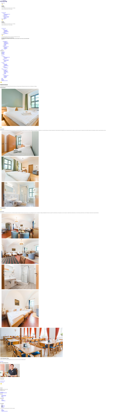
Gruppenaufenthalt (6, 33)
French (3, 53)
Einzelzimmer (5, 30)
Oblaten (5, 44)
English (3, 52)
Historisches (5, 15)
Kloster (3, 74)
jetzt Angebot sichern (4, 12)
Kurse (5, 17)
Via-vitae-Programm (6, 43)
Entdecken (4, 13)
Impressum (3, 79)
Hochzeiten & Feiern (6, 60)
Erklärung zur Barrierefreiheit (5, 80)
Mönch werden (5, 71)
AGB (2, 409)
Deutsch (2, 50)
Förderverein (5, 48)
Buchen (2, 49)
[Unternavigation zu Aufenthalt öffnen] (5, 66)
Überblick (5, 70)
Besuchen (3, 55)
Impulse (5, 45)
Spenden (5, 77)
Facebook (3, 405)
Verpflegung (5, 67)
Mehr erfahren (1, 361)
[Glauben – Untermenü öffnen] (3, 34)
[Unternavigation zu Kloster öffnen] (4, 74)
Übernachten (3, 62)
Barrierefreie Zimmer (6, 31)
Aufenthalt (4, 32)
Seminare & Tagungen (6, 16)
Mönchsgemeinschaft (5, 41)
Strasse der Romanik (6, 46)
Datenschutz (3, 410)
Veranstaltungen (6, 14)
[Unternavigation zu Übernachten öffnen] (4, 62)
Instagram (3, 406)
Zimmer (4, 29)
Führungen (5, 18)
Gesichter (5, 73)
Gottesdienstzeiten (6, 42)
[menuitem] (63, 52)
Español (3, 54)
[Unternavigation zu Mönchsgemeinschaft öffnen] (7, 69)
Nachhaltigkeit (5, 76)
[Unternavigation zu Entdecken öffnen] (5, 56)
